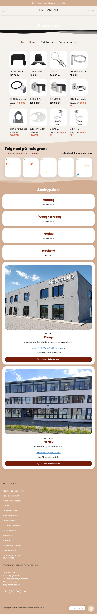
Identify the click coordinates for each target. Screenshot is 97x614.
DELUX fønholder (78, 99)
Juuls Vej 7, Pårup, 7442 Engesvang (48, 348)
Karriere (6, 540)
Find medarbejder (11, 510)
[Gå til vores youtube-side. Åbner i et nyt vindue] (18, 591)
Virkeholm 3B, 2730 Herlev (49, 452)
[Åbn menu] (3, 10)
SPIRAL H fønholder (75, 129)
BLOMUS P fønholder (35, 99)
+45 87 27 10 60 (10, 581)
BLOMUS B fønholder (55, 99)
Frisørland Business (11, 525)
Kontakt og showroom (13, 491)
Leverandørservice (11, 530)
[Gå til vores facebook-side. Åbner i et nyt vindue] (5, 591)
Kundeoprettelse (11, 515)
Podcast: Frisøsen (11, 496)
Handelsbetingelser (12, 545)
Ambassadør (9, 520)
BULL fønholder (37, 128)
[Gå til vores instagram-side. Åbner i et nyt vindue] (11, 591)
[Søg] (88, 10)
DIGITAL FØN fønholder (36, 71)
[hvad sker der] (48, 3)
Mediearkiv (8, 535)
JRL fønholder (16, 71)
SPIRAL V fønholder (55, 129)
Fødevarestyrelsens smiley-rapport (12, 556)
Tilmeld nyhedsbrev (12, 500)
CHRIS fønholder (17, 99)
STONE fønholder (18, 128)
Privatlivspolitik (10, 550)
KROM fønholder (78, 71)
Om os (6, 505)
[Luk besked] (93, 3)
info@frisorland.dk (11, 584)
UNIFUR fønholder (55, 71)
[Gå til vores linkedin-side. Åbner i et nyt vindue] (24, 591)
